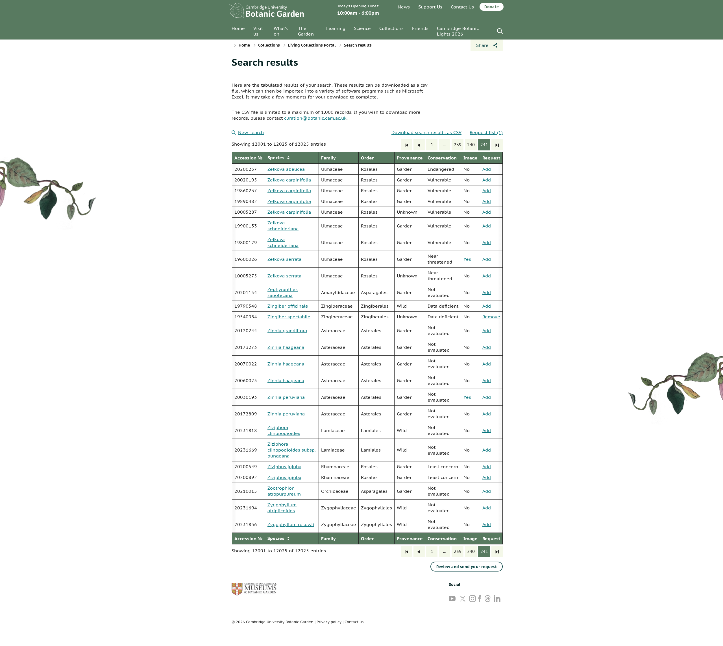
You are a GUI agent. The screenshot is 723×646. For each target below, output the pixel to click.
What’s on (281, 31)
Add (486, 169)
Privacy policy (329, 621)
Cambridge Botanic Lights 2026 (458, 31)
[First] (406, 144)
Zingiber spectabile (288, 316)
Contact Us (462, 7)
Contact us (354, 621)
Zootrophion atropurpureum (284, 491)
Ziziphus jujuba (284, 466)
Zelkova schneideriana (283, 225)
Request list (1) (486, 132)
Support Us (430, 7)
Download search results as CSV (426, 132)
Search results (265, 62)
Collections (391, 28)
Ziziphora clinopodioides (283, 430)
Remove (491, 316)
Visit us (258, 31)
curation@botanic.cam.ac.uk (315, 118)
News (404, 7)
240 (471, 144)
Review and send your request (466, 566)
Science (362, 28)
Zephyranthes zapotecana (282, 292)
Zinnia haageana (285, 347)
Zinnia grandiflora (287, 330)
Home (238, 28)
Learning (335, 28)
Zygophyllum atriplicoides (282, 507)
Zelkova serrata (284, 259)
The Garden (306, 31)
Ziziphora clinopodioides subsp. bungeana (291, 450)
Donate (491, 6)
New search (251, 132)
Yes (467, 259)
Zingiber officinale (287, 306)
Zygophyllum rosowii (290, 524)
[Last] (497, 144)
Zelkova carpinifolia (289, 180)
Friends (420, 28)
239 (457, 144)
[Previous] (419, 144)
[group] (367, 348)
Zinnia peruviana (286, 397)
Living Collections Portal (312, 45)
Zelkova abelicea (286, 169)
